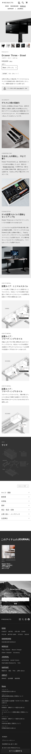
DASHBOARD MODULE (9, 642)
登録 (15, 603)
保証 (10, 670)
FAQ (14, 670)
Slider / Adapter (7, 652)
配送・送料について (14, 73)
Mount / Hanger (17, 649)
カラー (3, 64)
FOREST (4, 631)
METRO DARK (12, 634)
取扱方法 (4, 670)
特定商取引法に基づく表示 (9, 744)
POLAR (4, 634)
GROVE (27, 634)
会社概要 (10, 678)
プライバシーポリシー (8, 740)
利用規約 (4, 736)
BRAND (4, 678)
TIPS (18, 663)
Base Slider (19, 88)
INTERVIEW (5, 660)
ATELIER (17, 631)
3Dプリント (20, 169)
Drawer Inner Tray (8, 167)
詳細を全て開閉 (22, 486)
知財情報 (17, 678)
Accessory (16, 652)
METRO (10, 631)
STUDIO (20, 634)
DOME (23, 631)
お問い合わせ (21, 670)
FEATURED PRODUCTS (9, 663)
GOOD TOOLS (14, 660)
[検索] (23, 2)
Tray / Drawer (6, 649)
